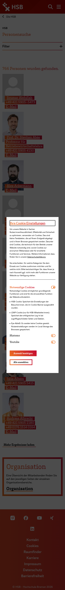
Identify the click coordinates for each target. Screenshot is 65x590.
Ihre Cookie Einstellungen (27, 223)
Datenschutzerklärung (36, 257)
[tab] (30, 287)
